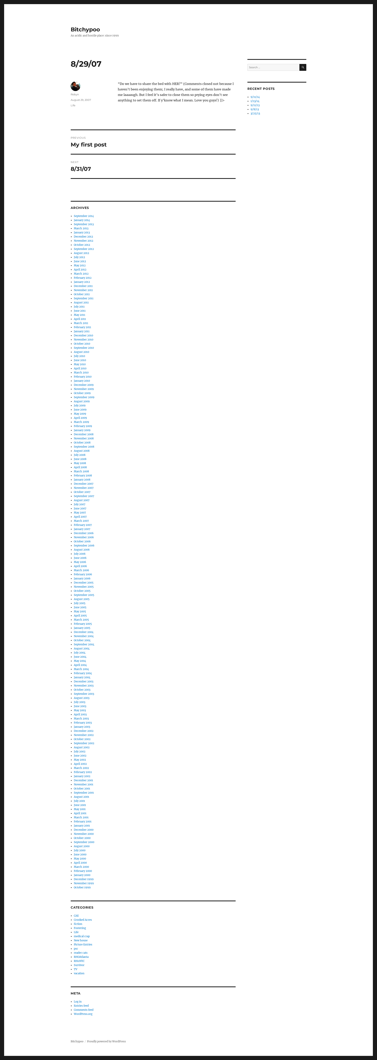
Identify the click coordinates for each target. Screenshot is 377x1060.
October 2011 (82, 294)
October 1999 (82, 887)
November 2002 (84, 735)
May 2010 (80, 364)
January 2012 (82, 282)
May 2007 (80, 512)
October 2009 (82, 393)
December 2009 (84, 385)
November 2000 (84, 834)
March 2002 (81, 768)
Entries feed (81, 1005)
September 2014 (84, 216)
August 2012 (81, 253)
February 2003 (83, 722)
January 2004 (82, 677)
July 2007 (79, 504)
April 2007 (80, 516)
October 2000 (82, 838)
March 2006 (81, 570)
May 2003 (80, 710)
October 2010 (82, 343)
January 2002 (82, 776)
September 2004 (84, 644)
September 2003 (84, 694)
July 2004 (79, 652)
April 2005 (80, 615)
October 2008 (82, 442)
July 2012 (79, 257)
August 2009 (82, 401)
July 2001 (79, 801)
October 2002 (82, 739)
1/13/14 (255, 101)
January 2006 (82, 578)
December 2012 (83, 236)
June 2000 (80, 854)
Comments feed (83, 1010)
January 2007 (82, 529)
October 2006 (82, 541)
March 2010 (81, 372)
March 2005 (81, 619)
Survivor (79, 965)
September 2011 (83, 298)
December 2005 (83, 582)
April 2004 (80, 665)
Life (73, 105)
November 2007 (84, 488)
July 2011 (79, 306)
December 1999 (84, 879)
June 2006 (80, 558)
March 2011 (81, 323)
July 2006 (80, 553)
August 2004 (82, 648)
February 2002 (83, 772)
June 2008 (80, 459)
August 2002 (82, 747)
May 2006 (80, 562)
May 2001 (80, 809)
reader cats (81, 952)
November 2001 (83, 784)
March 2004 (81, 669)
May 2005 (80, 611)
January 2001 (82, 825)
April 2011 (80, 319)
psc (76, 948)
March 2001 (81, 817)
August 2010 (81, 352)
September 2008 (84, 446)
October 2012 (82, 245)
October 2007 (82, 492)
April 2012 (80, 269)
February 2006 (83, 574)
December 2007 (83, 483)
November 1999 (84, 883)
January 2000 (82, 875)
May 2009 (80, 413)
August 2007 (82, 500)
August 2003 (81, 698)
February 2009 (83, 426)
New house (81, 940)
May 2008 (80, 463)
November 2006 (84, 537)
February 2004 (83, 673)
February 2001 (83, 821)
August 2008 (82, 451)
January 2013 (82, 232)
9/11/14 (255, 97)
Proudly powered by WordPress (106, 1041)
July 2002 (79, 751)
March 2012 (81, 273)
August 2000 (82, 846)
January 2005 (82, 628)
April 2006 (80, 566)
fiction (78, 924)
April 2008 (80, 467)
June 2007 (80, 508)
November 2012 (83, 240)
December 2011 (83, 286)
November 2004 (84, 636)
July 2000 (79, 850)
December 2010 (83, 335)
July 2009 (80, 405)
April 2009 (80, 418)
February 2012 (83, 278)
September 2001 (84, 792)
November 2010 (83, 339)
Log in (78, 1001)
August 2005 (82, 599)
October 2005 (82, 591)
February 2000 (83, 871)
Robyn (75, 94)
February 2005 (83, 624)
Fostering (80, 928)
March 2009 (81, 422)
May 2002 (80, 759)
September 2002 (84, 743)
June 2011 (80, 310)
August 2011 (81, 302)
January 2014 (82, 220)
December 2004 (83, 632)
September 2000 (84, 842)
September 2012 (84, 249)
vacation (79, 973)
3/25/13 (255, 113)
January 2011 (82, 331)
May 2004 (80, 661)
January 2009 (82, 430)
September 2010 (84, 348)
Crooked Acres (83, 920)
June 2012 (80, 261)
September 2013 (84, 224)
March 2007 (81, 521)
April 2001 (80, 813)
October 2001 (82, 788)
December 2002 (83, 731)
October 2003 (82, 689)
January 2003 (82, 727)
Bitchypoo (85, 29)
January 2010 (82, 380)
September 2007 (84, 496)
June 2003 (80, 706)
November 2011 (83, 290)
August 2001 (81, 797)
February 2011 (82, 327)
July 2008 (79, 455)
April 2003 (80, 714)
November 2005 (84, 586)
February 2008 (83, 475)
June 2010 (80, 360)
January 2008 (82, 479)
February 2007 (83, 525)
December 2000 (83, 829)
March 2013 (81, 228)
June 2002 (80, 755)
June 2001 (80, 805)
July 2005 (79, 603)
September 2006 (84, 545)
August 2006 (82, 549)
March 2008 (81, 471)
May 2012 (80, 265)
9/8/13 (255, 109)
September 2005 (84, 595)
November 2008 (84, 438)
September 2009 (84, 397)
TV (75, 969)
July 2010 (79, 356)
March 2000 (81, 867)
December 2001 (83, 780)
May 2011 (79, 315)
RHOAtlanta (81, 957)
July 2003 (79, 702)
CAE (76, 915)
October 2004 (82, 640)
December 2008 (83, 434)
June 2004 (80, 656)
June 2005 (80, 607)
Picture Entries (83, 944)
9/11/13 (255, 105)
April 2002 (80, 764)
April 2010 (80, 368)
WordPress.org (83, 1014)
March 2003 (81, 718)
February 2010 (83, 376)
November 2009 (84, 389)
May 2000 (80, 858)
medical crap (82, 936)
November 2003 (83, 685)
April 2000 (80, 862)
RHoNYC (79, 961)
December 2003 (83, 681)
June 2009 (80, 409)
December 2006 (84, 533)
